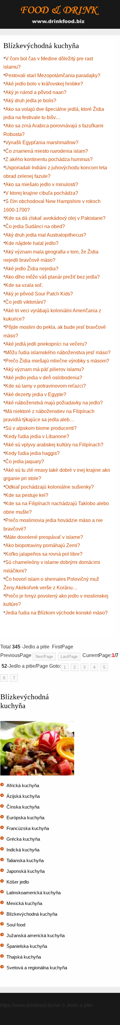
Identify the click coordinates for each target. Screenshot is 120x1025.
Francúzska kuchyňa (27, 828)
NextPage (44, 656)
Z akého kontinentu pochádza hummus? (49, 159)
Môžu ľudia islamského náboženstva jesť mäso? (57, 352)
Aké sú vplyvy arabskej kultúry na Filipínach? (54, 444)
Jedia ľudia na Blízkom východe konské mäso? (56, 612)
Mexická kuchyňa (24, 903)
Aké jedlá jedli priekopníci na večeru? (46, 344)
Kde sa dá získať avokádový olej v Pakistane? (55, 218)
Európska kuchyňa (25, 817)
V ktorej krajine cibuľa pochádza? (41, 193)
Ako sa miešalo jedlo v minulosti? (41, 184)
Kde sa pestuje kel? (26, 495)
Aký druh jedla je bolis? (30, 100)
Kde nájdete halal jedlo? (31, 243)
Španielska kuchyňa (26, 946)
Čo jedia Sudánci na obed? (35, 226)
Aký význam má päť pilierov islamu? (44, 369)
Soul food (15, 924)
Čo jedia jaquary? (24, 461)
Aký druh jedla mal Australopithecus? (45, 235)
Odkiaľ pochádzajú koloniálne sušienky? (49, 487)
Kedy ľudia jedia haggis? (32, 453)
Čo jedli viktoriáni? (25, 302)
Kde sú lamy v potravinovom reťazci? (45, 386)
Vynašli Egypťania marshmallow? (41, 142)
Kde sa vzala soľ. (24, 285)
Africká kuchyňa (22, 785)
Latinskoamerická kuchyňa (33, 892)
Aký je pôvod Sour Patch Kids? (39, 293)
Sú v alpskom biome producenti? (41, 428)
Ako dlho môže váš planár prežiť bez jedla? (52, 277)
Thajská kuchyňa (23, 956)
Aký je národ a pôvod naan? (35, 92)
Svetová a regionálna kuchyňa (36, 967)
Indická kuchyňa (22, 849)
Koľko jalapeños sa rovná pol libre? (43, 554)
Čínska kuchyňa (22, 806)
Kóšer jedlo (17, 881)
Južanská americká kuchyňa (35, 935)
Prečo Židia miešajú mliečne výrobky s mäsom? (57, 360)
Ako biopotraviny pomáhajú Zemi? (42, 545)
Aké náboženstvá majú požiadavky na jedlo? (54, 402)
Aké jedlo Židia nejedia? (31, 268)
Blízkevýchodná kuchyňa (31, 914)
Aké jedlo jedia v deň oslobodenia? (43, 377)
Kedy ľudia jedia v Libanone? (37, 436)
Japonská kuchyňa (25, 871)
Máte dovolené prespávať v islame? (44, 537)
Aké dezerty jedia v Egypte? (35, 394)
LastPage (69, 656)
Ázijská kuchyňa (23, 796)
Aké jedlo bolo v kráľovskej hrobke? (44, 83)
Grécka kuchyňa (23, 839)
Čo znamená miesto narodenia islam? (46, 151)
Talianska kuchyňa (25, 860)
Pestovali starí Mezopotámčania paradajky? (52, 75)
